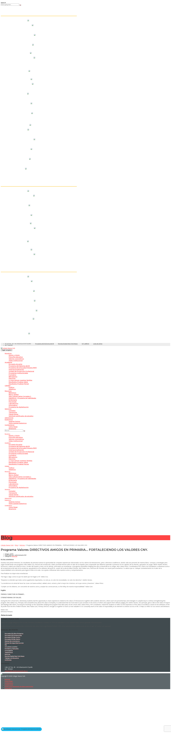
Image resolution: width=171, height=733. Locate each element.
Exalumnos (9, 420)
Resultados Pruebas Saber (18, 382)
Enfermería (13, 400)
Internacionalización (16, 369)
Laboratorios (13, 403)
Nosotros (8, 353)
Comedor (12, 411)
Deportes (12, 378)
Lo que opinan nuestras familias (20, 380)
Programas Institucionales (18, 373)
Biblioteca (12, 393)
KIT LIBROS (85, 343)
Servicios (8, 409)
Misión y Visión (14, 355)
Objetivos (12, 389)
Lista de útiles (97, 343)
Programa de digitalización (19, 407)
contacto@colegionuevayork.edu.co (16, 671)
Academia (8, 362)
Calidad (7, 386)
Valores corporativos (16, 359)
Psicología (12, 402)
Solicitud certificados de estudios (21, 416)
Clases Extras (13, 414)
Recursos (8, 391)
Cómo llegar (13, 427)
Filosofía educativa (16, 357)
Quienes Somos (14, 421)
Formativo (12, 375)
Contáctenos (9, 425)
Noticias (7, 679)
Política (11, 387)
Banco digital (14, 394)
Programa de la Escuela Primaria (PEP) (23, 368)
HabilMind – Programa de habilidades (22, 398)
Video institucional (16, 360)
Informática (13, 405)
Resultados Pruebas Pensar (19, 384)
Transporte (13, 412)
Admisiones (9, 418)
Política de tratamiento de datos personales (19, 686)
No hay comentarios (7, 559)
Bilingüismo (13, 377)
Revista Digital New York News (68, 343)
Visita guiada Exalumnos (18, 423)
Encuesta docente (15, 364)
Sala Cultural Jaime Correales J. (20, 396)
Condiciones (9, 684)
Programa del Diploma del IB (44, 343)
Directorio (12, 428)
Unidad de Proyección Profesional (21, 371)
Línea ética (8, 688)
